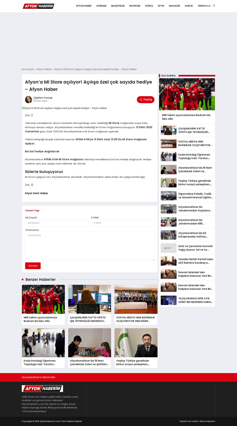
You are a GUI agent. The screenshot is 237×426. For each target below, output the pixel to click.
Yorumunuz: (32, 230)
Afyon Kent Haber (36, 193)
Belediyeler (118, 5)
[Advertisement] (118, 40)
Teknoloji (204, 5)
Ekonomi (134, 5)
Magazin (174, 5)
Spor (161, 5)
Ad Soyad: (31, 217)
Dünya (149, 5)
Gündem (101, 5)
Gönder (32, 265)
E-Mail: (95, 217)
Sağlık (189, 5)
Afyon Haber (83, 5)
